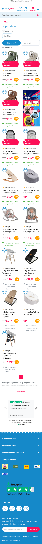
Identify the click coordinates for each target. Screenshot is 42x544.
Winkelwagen (32, 8)
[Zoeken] (38, 15)
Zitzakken (7, 36)
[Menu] (38, 8)
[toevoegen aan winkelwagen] (16, 80)
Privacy (35, 536)
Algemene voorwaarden (11, 536)
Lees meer (21, 391)
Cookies (26, 536)
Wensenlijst (20, 9)
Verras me (33, 529)
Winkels (26, 9)
